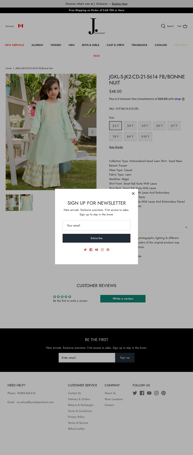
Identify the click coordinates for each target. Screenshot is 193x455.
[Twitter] (85, 249)
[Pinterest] (107, 249)
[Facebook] (91, 249)
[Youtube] (96, 249)
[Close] (133, 193)
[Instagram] (102, 249)
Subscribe (96, 238)
